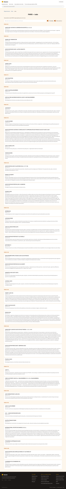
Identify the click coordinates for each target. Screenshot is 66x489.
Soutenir (57, 483)
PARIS (12, 11)
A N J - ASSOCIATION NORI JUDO (23, 414)
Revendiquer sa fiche (45, 476)
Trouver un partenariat (45, 481)
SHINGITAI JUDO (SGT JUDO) (31, 274)
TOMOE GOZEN (32, 155)
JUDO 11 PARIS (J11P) (24, 147)
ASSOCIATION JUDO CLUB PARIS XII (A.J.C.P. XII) (31, 168)
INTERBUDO (27, 212)
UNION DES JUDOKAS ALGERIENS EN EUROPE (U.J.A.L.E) (32, 29)
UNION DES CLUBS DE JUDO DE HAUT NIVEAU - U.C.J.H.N (33, 335)
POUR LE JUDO (17, 361)
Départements (5, 4)
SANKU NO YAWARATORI (32, 42)
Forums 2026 (31, 4)
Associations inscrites (19, 4)
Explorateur (34, 477)
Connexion (61, 1)
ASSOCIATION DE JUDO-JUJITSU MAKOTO (32, 52)
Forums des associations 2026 (46, 483)
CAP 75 (32, 371)
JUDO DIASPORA (30, 80)
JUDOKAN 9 (32, 110)
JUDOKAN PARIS (31, 220)
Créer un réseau (44, 479)
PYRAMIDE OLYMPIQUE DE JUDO (26, 442)
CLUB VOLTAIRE (32, 123)
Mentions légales (53, 487)
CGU (63, 487)
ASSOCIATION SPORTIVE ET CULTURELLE (31, 238)
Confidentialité (59, 487)
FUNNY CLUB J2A (33, 296)
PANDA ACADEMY (32, 177)
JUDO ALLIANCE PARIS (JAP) (32, 229)
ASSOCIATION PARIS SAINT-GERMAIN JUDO (33, 350)
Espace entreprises (59, 477)
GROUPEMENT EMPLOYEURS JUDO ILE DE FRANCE (32, 257)
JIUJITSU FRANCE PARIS (27, 422)
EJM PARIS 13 (32, 246)
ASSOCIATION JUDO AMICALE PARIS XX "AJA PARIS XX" (32, 454)
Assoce (6, 2)
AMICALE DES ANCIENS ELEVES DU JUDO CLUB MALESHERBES (20, 99)
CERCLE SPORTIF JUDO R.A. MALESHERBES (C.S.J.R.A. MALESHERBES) (32, 382)
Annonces (11, 4)
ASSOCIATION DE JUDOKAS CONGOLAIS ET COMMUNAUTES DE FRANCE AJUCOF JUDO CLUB (32, 135)
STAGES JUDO (32, 197)
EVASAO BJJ (33, 317)
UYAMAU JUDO (31, 283)
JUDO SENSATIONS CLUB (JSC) (32, 396)
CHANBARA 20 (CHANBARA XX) (32, 464)
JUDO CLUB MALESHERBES (30, 91)
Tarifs (57, 481)
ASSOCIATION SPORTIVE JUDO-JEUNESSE (15, 186)
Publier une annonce (45, 477)
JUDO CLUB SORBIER (27, 407)
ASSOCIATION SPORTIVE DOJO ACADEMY (32, 266)
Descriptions (59, 20)
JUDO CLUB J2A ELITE (26, 307)
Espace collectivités (60, 479)
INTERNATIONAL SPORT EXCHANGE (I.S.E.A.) (32, 432)
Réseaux (33, 481)
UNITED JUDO (33, 67)
